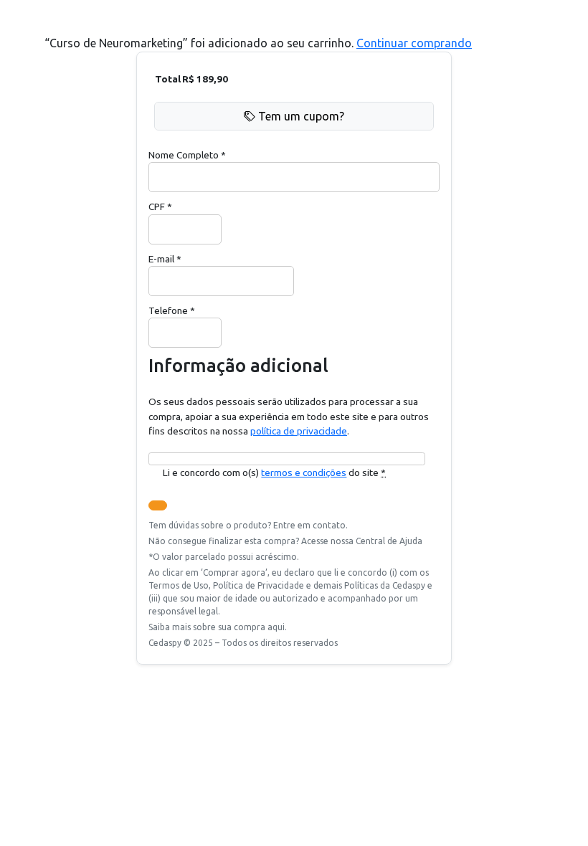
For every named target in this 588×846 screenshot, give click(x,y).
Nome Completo (187, 155)
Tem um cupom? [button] (301, 116)
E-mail (164, 259)
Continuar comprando (414, 43)
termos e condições (303, 472)
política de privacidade (298, 431)
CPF (160, 206)
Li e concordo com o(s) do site (274, 472)
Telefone (171, 310)
